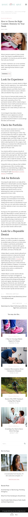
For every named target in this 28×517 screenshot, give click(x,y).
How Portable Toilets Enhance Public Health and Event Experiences (13, 501)
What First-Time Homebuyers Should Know (13, 496)
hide (9, 73)
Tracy (16, 514)
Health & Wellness (6, 18)
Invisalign (18, 259)
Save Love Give (13, 511)
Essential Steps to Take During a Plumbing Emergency (13, 490)
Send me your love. (14, 479)
